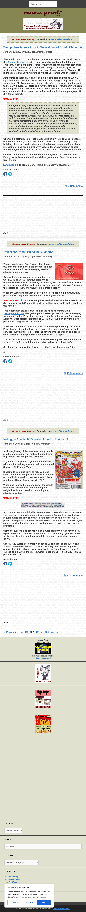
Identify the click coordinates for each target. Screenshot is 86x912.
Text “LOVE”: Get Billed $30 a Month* (28, 252)
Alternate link (11, 165)
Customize (14, 903)
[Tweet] (10, 174)
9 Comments (75, 186)
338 (37, 632)
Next (54, 632)
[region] (29, 896)
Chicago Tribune (16, 62)
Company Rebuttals (12, 879)
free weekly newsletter (61, 39)
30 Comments (75, 575)
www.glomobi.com (14, 313)
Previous (9, 632)
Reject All (29, 903)
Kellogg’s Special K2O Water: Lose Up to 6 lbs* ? (35, 439)
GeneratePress (61, 908)
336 (26, 632)
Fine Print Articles (11, 882)
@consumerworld (43, 658)
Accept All (43, 903)
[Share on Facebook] (5, 174)
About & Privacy (11, 877)
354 (47, 632)
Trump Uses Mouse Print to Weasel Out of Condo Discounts (43, 47)
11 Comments (75, 373)
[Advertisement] (43, 215)
